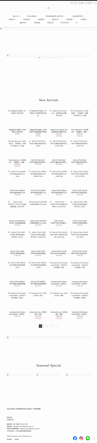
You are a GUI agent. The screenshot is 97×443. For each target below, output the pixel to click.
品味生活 (55, 19)
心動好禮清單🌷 (77, 16)
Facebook (64, 22)
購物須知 (9, 417)
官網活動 (26, 19)
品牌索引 (84, 19)
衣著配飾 (41, 19)
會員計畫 (50, 22)
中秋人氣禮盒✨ (32, 16)
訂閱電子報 (10, 419)
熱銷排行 (12, 19)
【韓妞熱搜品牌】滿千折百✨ (55, 16)
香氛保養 (69, 19)
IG (76, 22)
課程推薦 (37, 22)
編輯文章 (23, 22)
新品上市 (16, 16)
